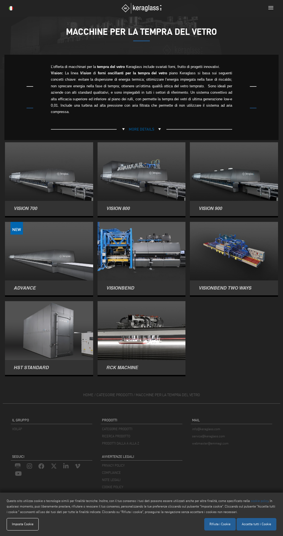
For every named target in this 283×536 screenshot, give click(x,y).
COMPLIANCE (111, 472)
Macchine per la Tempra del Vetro (168, 395)
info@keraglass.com (206, 429)
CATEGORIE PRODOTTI (117, 429)
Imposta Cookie (22, 524)
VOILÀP (17, 429)
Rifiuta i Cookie (219, 524)
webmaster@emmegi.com (210, 443)
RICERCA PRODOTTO (116, 436)
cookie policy (259, 501)
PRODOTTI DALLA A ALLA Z (120, 443)
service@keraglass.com (208, 436)
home (88, 395)
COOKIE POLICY (112, 487)
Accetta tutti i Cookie (256, 524)
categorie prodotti (114, 395)
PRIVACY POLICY (113, 465)
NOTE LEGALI (111, 480)
